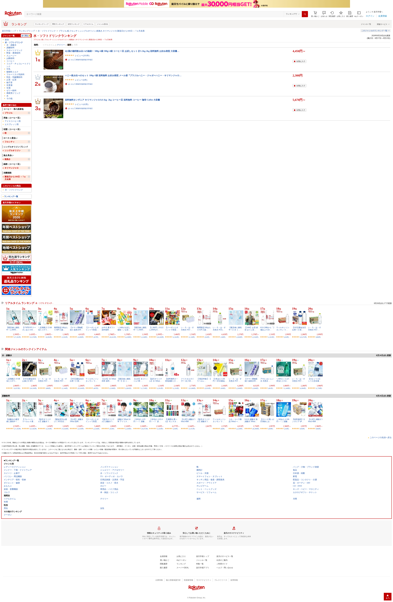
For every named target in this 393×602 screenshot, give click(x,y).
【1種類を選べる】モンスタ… (171, 420)
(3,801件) (128, 388)
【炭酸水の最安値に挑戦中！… (12, 420)
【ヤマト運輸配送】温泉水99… (76, 328)
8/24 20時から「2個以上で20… (267, 328)
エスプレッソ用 (12, 124)
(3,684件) (255, 388)
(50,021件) (112, 337)
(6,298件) (128, 337)
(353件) (111, 429)
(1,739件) (319, 388)
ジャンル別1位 (102, 24)
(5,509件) (112, 388)
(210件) (286, 429)
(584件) (270, 429)
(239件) (175, 429)
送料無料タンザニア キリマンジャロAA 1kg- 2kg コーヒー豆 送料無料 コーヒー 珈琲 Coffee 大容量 (112, 100)
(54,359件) (33, 388)
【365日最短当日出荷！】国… (299, 328)
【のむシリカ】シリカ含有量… (314, 380)
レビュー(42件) (81, 104)
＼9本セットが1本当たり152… (282, 380)
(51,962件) (33, 429)
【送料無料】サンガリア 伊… (298, 420)
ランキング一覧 (11, 196)
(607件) (95, 388)
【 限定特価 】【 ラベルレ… (204, 380)
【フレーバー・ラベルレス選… (28, 420)
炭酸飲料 (10, 47)
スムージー (11, 56)
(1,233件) (176, 388)
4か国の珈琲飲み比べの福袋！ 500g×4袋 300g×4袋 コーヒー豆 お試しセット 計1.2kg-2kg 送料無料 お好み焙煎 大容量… (122, 51)
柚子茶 (9, 82)
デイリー (61, 45)
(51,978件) (33, 337)
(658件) (223, 388)
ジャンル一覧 (366, 24)
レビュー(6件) (81, 80)
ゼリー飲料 (11, 90)
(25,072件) (303, 337)
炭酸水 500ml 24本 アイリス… (123, 420)
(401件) (270, 388)
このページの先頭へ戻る (381, 437)
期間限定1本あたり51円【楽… (204, 328)
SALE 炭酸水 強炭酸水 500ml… (251, 420)
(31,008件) (192, 388)
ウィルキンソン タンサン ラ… (282, 328)
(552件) (207, 337)
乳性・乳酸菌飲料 (14, 77)
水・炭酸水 (11, 45)
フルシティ (10, 142)
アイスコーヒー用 (13, 121)
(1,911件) (192, 429)
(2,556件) (255, 337)
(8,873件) (17, 388)
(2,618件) (81, 429)
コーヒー (10, 61)
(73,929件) (65, 429)
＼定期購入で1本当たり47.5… (45, 328)
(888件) (318, 337)
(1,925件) (65, 337)
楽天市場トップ (9, 31)
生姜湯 (9, 85)
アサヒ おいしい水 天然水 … (267, 380)
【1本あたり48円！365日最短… (220, 380)
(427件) (95, 337)
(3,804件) (239, 337)
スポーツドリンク (14, 50)
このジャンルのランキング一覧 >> (375, 31)
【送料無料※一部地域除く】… (171, 380)
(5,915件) (208, 388)
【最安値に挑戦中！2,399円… (12, 328)
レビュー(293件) (82, 55)
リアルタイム (88, 24)
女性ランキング (74, 24)
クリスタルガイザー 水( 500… (187, 380)
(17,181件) (17, 429)
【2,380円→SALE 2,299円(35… (156, 328)
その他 (9, 98)
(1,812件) (160, 388)
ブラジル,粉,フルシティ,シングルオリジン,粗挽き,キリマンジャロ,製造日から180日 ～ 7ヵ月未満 (101, 31)
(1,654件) (160, 429)
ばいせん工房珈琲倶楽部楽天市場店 (80, 60)
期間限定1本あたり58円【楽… (61, 328)
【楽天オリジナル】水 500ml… (155, 380)
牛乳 (8, 69)
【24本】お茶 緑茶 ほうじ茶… (251, 328)
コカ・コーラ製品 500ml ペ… (235, 420)
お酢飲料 (10, 58)
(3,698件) (81, 337)
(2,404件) (239, 388)
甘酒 (8, 88)
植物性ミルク (12, 72)
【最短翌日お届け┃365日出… (60, 420)
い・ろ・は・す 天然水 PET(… (219, 328)
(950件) (302, 429)
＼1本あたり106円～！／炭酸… (282, 420)
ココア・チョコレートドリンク (18, 65)
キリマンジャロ (12, 168)
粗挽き (8, 159)
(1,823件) (271, 337)
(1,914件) (49, 429)
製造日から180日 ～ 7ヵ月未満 (15, 177)
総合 (7, 39)
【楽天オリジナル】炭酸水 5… (44, 420)
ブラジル (9, 113)
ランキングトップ (42, 24)
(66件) (223, 429)
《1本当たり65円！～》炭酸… (139, 420)
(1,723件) (144, 388)
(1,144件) (65, 388)
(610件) (286, 337)
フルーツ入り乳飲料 (15, 74)
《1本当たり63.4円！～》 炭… (156, 420)
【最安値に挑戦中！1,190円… (139, 328)
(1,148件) (192, 337)
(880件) (48, 388)
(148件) (223, 337)
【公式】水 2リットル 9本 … (140, 380)
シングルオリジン (13, 150)
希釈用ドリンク (13, 93)
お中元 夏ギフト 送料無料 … (108, 328)
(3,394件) (128, 429)
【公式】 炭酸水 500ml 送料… (76, 420)
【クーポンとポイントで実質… (92, 328)
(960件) (318, 429)
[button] (324, 14)
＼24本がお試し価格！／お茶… (123, 328)
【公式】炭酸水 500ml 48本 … (188, 420)
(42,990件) (255, 429)
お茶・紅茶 (11, 80)
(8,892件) (49, 337)
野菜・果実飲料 (13, 53)
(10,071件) (144, 429)
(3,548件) (144, 337)
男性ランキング (58, 24)
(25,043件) (81, 388)
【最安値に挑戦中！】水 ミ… (235, 328)
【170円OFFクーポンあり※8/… (29, 328)
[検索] (305, 14)
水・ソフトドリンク (47, 31)
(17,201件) (17, 337)
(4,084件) (303, 388)
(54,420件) (160, 337)
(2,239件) (239, 429)
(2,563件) (176, 337)
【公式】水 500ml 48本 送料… (109, 380)
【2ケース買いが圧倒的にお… (267, 420)
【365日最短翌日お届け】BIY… (29, 380)
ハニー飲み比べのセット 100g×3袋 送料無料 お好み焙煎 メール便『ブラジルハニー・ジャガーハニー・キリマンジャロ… (123, 75)
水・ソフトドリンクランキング (54, 35)
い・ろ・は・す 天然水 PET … (187, 328)
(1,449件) (287, 388)
